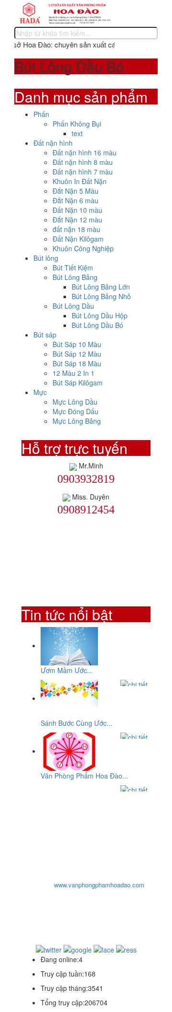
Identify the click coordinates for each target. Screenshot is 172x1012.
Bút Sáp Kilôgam (78, 382)
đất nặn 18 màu (76, 229)
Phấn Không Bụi (77, 123)
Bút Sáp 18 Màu (77, 363)
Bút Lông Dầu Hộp (100, 315)
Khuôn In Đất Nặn (80, 181)
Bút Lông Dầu (73, 306)
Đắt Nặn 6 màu (75, 200)
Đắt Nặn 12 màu (77, 219)
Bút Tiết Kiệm (73, 267)
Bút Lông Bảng (75, 277)
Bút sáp (44, 334)
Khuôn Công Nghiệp (83, 248)
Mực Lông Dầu (75, 402)
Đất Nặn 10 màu (77, 210)
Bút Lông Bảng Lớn (101, 286)
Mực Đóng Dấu (75, 411)
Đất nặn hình (53, 143)
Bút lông (45, 258)
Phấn (41, 114)
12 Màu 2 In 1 (74, 373)
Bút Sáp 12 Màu (77, 354)
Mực (40, 392)
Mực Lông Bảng (77, 421)
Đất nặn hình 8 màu (83, 162)
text (77, 133)
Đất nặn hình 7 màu (83, 171)
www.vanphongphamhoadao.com (99, 884)
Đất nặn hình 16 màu (85, 152)
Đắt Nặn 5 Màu (75, 191)
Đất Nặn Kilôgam (78, 239)
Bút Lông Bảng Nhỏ (101, 296)
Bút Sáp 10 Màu (77, 344)
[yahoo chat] (73, 465)
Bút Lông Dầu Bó (97, 325)
